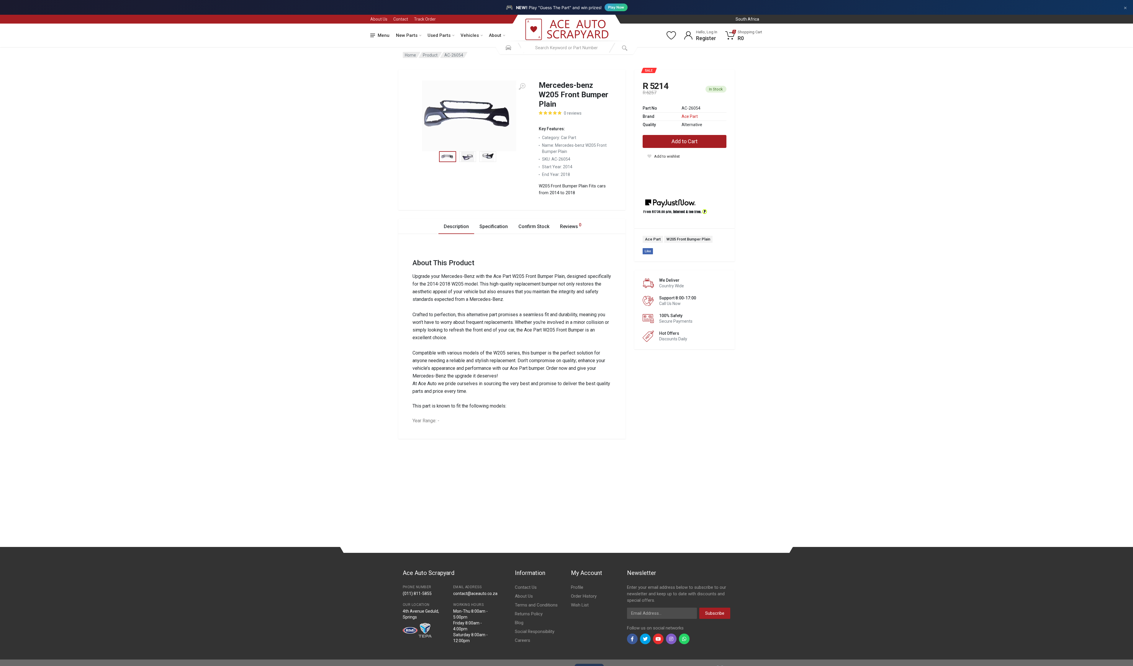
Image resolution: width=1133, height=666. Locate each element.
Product (430, 55)
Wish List (580, 605)
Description (456, 226)
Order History (584, 596)
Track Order (425, 19)
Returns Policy (529, 613)
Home (410, 55)
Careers (522, 640)
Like (648, 251)
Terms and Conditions (536, 605)
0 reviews (573, 113)
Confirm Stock (533, 226)
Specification (493, 226)
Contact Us (526, 587)
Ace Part (690, 116)
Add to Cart (685, 141)
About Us (378, 19)
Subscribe (714, 613)
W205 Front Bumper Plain (688, 239)
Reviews (570, 225)
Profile (577, 587)
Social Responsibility (534, 631)
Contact (400, 19)
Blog (519, 622)
